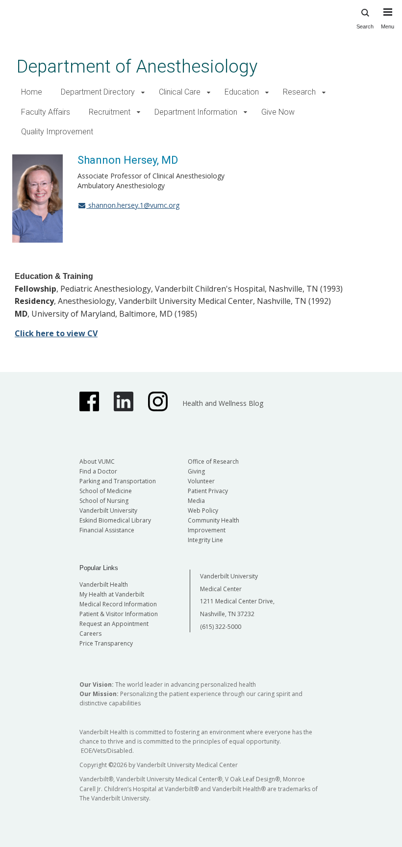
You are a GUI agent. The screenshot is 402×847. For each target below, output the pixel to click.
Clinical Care (180, 92)
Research (299, 92)
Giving (196, 471)
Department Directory (98, 92)
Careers (90, 633)
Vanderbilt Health (103, 584)
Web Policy (203, 510)
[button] (143, 92)
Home (31, 92)
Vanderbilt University (108, 510)
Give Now (278, 112)
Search (365, 26)
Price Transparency (106, 643)
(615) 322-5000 (220, 627)
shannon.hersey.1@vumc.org (132, 205)
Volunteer (201, 481)
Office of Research (213, 461)
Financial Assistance (106, 530)
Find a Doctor (98, 471)
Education (242, 92)
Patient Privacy (208, 491)
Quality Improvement (57, 131)
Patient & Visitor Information (118, 614)
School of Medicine (105, 491)
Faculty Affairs (45, 112)
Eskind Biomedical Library (115, 520)
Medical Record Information (118, 604)
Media (196, 501)
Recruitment (109, 112)
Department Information (195, 112)
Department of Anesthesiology (137, 66)
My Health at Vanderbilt (111, 594)
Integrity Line (205, 540)
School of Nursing (103, 501)
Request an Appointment (114, 624)
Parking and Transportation (117, 481)
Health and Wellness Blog (222, 403)
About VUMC (97, 461)
